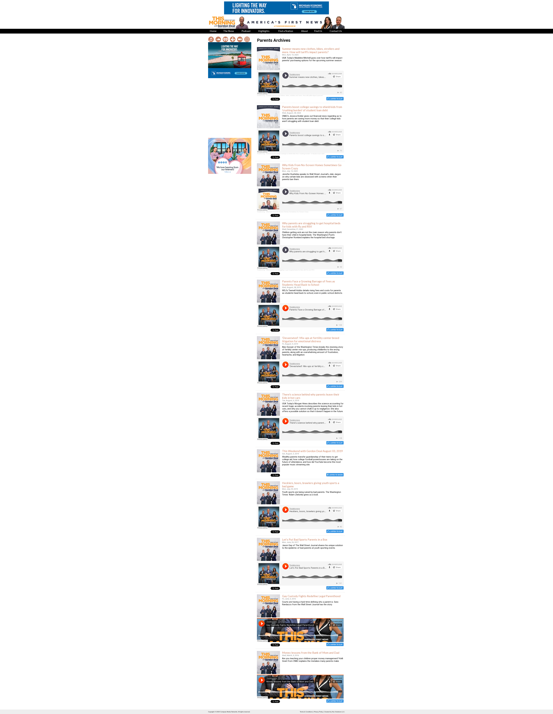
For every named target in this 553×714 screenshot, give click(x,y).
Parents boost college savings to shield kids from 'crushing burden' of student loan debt (312, 108)
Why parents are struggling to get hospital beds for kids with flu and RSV (311, 224)
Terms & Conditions (306, 712)
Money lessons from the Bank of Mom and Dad (310, 652)
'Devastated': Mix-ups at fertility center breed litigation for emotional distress (310, 339)
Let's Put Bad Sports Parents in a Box (304, 539)
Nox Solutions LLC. (338, 712)
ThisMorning (261, 95)
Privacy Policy (318, 712)
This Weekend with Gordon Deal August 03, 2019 (312, 451)
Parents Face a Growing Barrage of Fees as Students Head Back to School (308, 283)
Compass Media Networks (228, 712)
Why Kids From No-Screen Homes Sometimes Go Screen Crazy (287, 212)
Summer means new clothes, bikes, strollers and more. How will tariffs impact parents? (310, 50)
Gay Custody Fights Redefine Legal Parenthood (311, 596)
